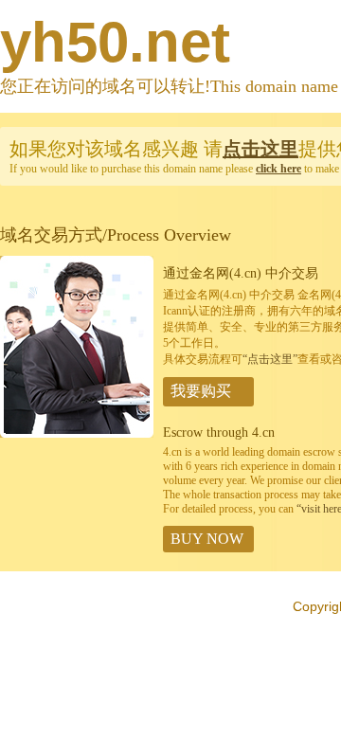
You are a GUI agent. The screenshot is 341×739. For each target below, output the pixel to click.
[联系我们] (76, 434)
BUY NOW (206, 539)
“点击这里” (269, 359)
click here (278, 168)
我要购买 (200, 391)
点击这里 (260, 148)
